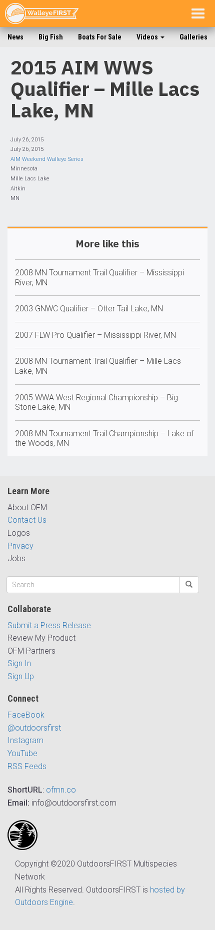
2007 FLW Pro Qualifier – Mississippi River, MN (95, 335)
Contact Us (27, 520)
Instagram (26, 740)
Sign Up (21, 676)
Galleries (194, 37)
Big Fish (50, 37)
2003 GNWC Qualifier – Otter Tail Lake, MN (89, 308)
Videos (148, 37)
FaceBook (26, 715)
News (16, 37)
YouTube (23, 753)
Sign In (19, 663)
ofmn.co (61, 790)
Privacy (21, 546)
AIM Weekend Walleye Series (47, 159)
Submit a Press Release (49, 625)
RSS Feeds (27, 766)
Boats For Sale (100, 37)
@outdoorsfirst (34, 728)
